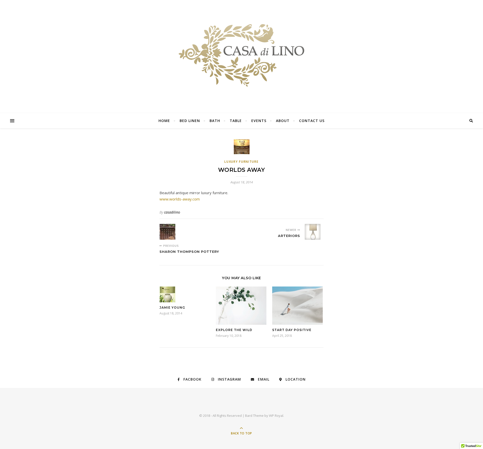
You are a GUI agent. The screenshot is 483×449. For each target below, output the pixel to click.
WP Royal (276, 415)
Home (164, 120)
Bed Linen (190, 120)
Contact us (312, 120)
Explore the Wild (234, 330)
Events (258, 120)
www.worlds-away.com (179, 198)
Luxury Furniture (241, 161)
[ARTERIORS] (314, 232)
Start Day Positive (291, 330)
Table (236, 120)
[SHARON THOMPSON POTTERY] (168, 232)
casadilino (172, 212)
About (283, 120)
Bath (215, 120)
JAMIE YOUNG (172, 307)
